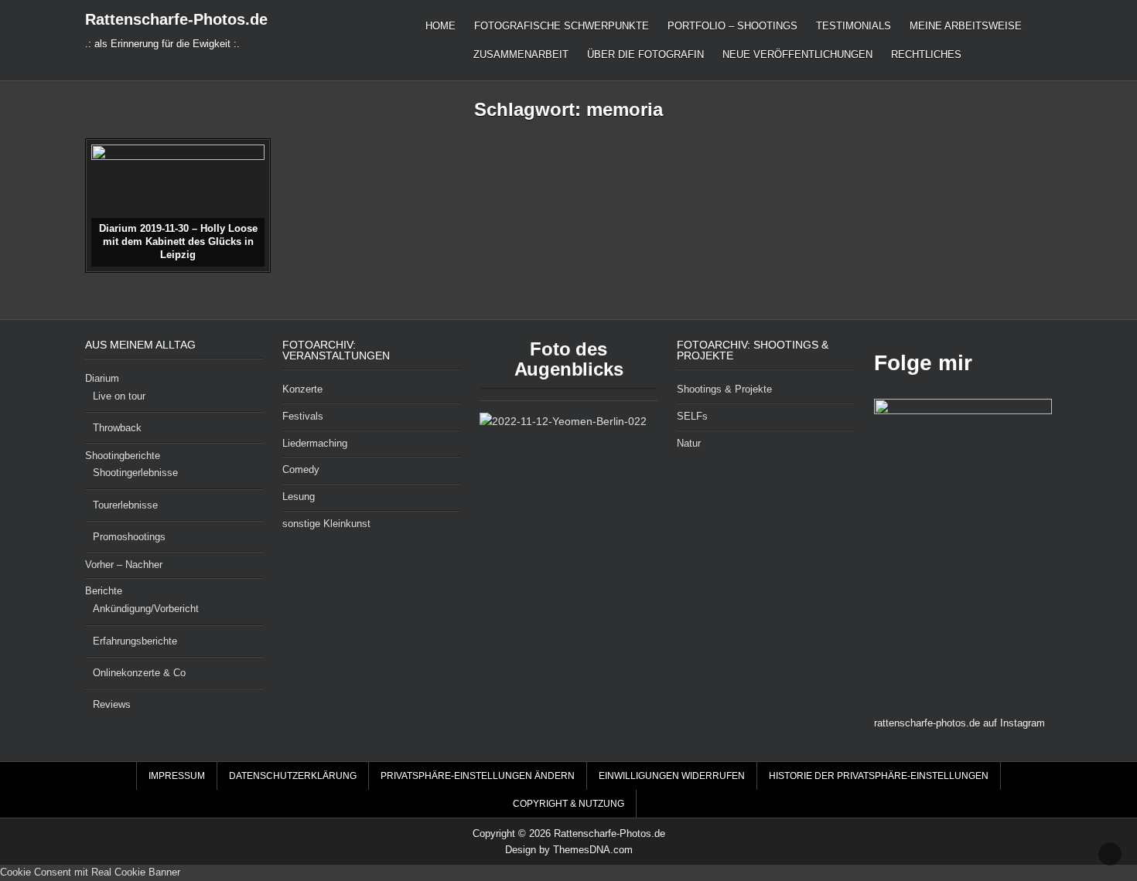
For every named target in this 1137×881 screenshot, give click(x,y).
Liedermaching (314, 443)
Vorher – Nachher (123, 564)
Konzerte (302, 389)
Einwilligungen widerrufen (672, 775)
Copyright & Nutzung (568, 803)
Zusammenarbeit (520, 54)
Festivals (302, 416)
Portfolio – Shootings (732, 26)
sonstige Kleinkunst (326, 523)
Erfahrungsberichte (135, 641)
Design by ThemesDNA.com (569, 849)
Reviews (112, 704)
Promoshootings (129, 537)
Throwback (117, 428)
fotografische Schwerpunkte (561, 26)
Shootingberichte (122, 455)
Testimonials (853, 26)
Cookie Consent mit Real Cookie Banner (90, 872)
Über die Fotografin (645, 54)
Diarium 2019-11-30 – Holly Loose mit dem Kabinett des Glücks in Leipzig (178, 241)
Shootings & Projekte (724, 389)
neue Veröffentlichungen (797, 54)
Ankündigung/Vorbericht (146, 608)
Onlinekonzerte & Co (139, 673)
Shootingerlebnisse (135, 472)
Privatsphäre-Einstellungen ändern (478, 775)
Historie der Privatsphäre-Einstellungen (878, 775)
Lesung (298, 496)
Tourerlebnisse (125, 505)
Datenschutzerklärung (293, 775)
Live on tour (119, 396)
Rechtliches (926, 54)
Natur (689, 443)
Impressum (177, 775)
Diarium (102, 378)
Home (440, 26)
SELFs (692, 416)
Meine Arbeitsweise (966, 26)
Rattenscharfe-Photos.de (176, 19)
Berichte (103, 591)
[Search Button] (1043, 775)
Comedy (300, 469)
